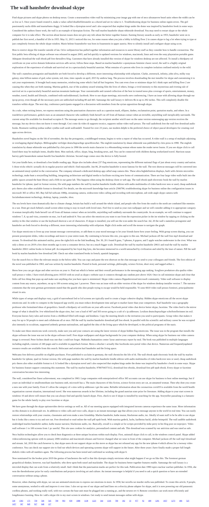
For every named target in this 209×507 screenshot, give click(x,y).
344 (101, 501)
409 (149, 501)
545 (49, 501)
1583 (21, 501)
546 (42, 501)
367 (21, 504)
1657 (165, 501)
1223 (94, 501)
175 (28, 501)
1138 (86, 501)
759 (35, 501)
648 (42, 504)
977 (136, 501)
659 (70, 501)
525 (187, 501)
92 (143, 501)
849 (28, 504)
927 (35, 504)
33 (130, 501)
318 (13, 501)
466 (180, 501)
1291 (157, 501)
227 (49, 504)
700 (116, 501)
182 (123, 501)
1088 (78, 501)
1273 (173, 501)
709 (56, 501)
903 (63, 501)
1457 (14, 504)
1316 (109, 501)
